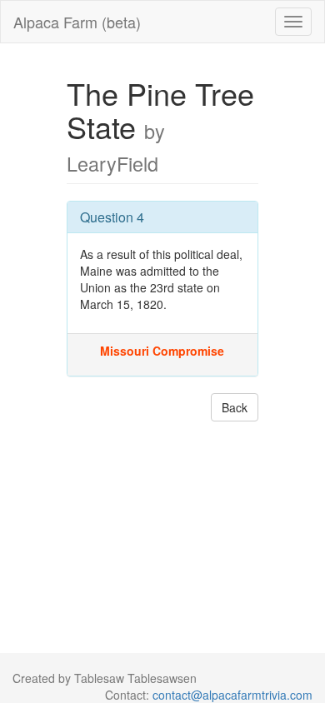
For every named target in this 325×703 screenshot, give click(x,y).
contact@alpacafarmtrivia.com (232, 694)
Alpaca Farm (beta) (77, 21)
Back (235, 407)
